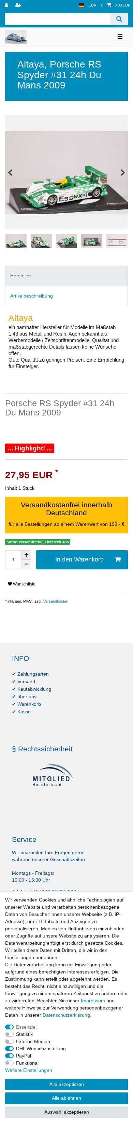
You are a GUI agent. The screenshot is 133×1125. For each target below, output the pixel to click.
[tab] (66, 276)
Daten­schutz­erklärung (66, 1015)
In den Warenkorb (79, 559)
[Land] (81, 5)
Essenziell (27, 1027)
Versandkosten (55, 601)
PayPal (23, 1056)
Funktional (27, 1063)
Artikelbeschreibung (31, 296)
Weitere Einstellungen (28, 1070)
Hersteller (20, 275)
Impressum (93, 1000)
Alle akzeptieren (66, 1084)
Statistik (24, 1034)
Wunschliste (23, 584)
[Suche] (119, 19)
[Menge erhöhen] (26, 555)
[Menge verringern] (26, 564)
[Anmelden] (7, 5)
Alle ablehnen (66, 1098)
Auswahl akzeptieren (66, 1112)
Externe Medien (33, 1041)
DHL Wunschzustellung (41, 1048)
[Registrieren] (19, 5)
